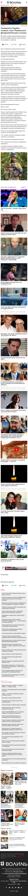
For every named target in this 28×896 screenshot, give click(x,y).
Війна (12, 5)
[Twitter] (9, 888)
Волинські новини (5, 5)
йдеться (3, 149)
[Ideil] (14, 891)
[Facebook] (6, 888)
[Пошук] (26, 2)
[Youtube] (19, 888)
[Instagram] (12, 888)
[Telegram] (15, 888)
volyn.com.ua (18, 855)
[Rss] (22, 888)
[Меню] (1, 2)
